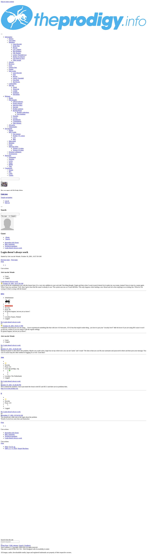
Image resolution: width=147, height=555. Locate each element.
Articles (11, 62)
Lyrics (11, 161)
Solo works (12, 71)
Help (6, 447)
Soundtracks (17, 119)
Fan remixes (16, 134)
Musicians (8, 155)
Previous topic (5, 260)
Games (11, 175)
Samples (11, 159)
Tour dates (12, 40)
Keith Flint (16, 46)
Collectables (12, 83)
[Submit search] (1, 544)
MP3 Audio (12, 132)
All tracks (12, 125)
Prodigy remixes (18, 109)
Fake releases (17, 123)
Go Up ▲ (12, 447)
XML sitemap (13, 545)
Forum (11, 170)
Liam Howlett (17, 44)
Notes (10, 163)
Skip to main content (7, 1)
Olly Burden (17, 53)
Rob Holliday (17, 51)
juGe (2, 294)
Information (8, 37)
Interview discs (17, 105)
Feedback (16, 92)
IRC (10, 172)
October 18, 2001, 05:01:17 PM (13, 326)
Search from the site (7, 540)
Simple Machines (23, 448)
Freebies (15, 116)
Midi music (12, 141)
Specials (15, 107)
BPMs (11, 164)
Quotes (11, 69)
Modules (11, 143)
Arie (2, 357)
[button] (6, 197)
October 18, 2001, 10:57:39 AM (13, 283)
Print (2, 261)
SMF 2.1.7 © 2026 (11, 448)
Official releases (18, 101)
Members (12, 42)
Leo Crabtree (17, 49)
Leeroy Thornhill (18, 78)
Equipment (12, 157)
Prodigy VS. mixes (19, 136)
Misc (14, 139)
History (11, 39)
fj (1, 393)
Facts (10, 66)
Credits (15, 91)
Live (14, 137)
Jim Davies (16, 82)
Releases (7, 96)
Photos (11, 130)
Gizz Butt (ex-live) (19, 58)
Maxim (15, 48)
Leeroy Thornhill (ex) (19, 55)
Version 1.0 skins (18, 148)
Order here (4, 194)
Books (11, 98)
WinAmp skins (13, 146)
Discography (13, 100)
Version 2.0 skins (18, 150)
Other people (17, 60)
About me (16, 89)
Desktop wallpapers (15, 152)
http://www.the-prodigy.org (9, 388)
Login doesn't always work (9, 281)
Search (21, 545)
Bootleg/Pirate (17, 110)
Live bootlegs (21, 114)
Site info (11, 85)
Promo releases (17, 103)
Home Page (4, 545)
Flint (14, 75)
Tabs (10, 166)
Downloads (8, 128)
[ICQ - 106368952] (9, 371)
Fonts (10, 145)
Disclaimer (16, 94)
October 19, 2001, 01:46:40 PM (11, 385)
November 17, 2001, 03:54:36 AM (12, 415)
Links (10, 173)
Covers (15, 118)
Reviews (11, 64)
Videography (13, 127)
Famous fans (13, 67)
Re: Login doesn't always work (10, 322)
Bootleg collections (23, 112)
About (15, 87)
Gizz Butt (16, 80)
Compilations (17, 121)
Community (8, 168)
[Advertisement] (61, 481)
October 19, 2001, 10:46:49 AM (11, 349)
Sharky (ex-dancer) (19, 57)
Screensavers (13, 154)
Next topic (14, 260)
